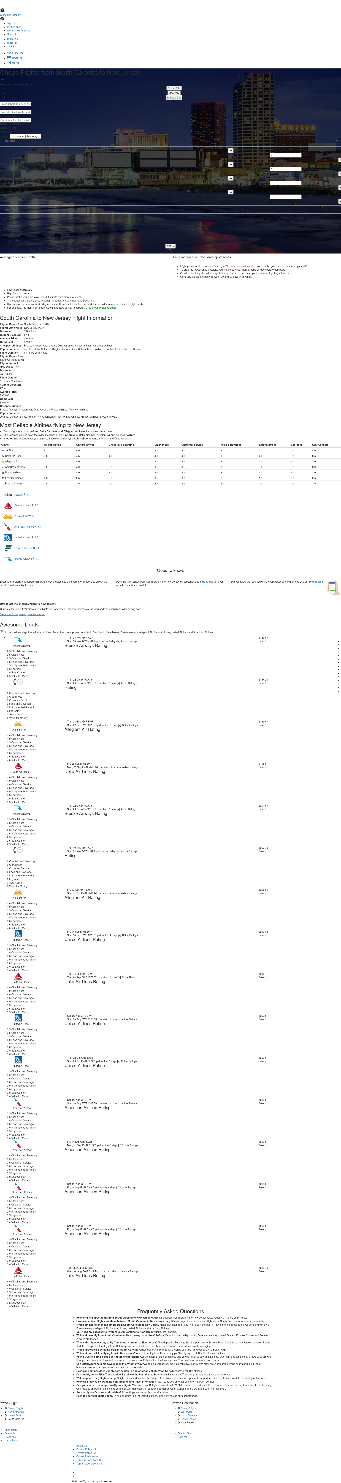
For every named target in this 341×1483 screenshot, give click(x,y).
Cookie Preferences (87, 1456)
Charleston (10, 1429)
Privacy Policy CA (86, 1453)
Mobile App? (317, 581)
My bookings (14, 27)
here (166, 1395)
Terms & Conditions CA (89, 1463)
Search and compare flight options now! (22, 614)
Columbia (9, 1433)
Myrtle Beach (11, 1440)
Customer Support (10, 15)
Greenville (10, 1437)
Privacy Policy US (86, 1449)
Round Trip (174, 88)
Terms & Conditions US (89, 1460)
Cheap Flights (15, 1408)
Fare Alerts (206, 581)
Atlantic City (184, 1433)
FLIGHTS (12, 39)
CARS (10, 46)
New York (183, 1437)
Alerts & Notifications (18, 30)
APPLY (170, 246)
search (117, 304)
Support (11, 34)
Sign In (11, 23)
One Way (174, 93)
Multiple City (174, 97)
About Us (81, 1445)
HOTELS (12, 43)
